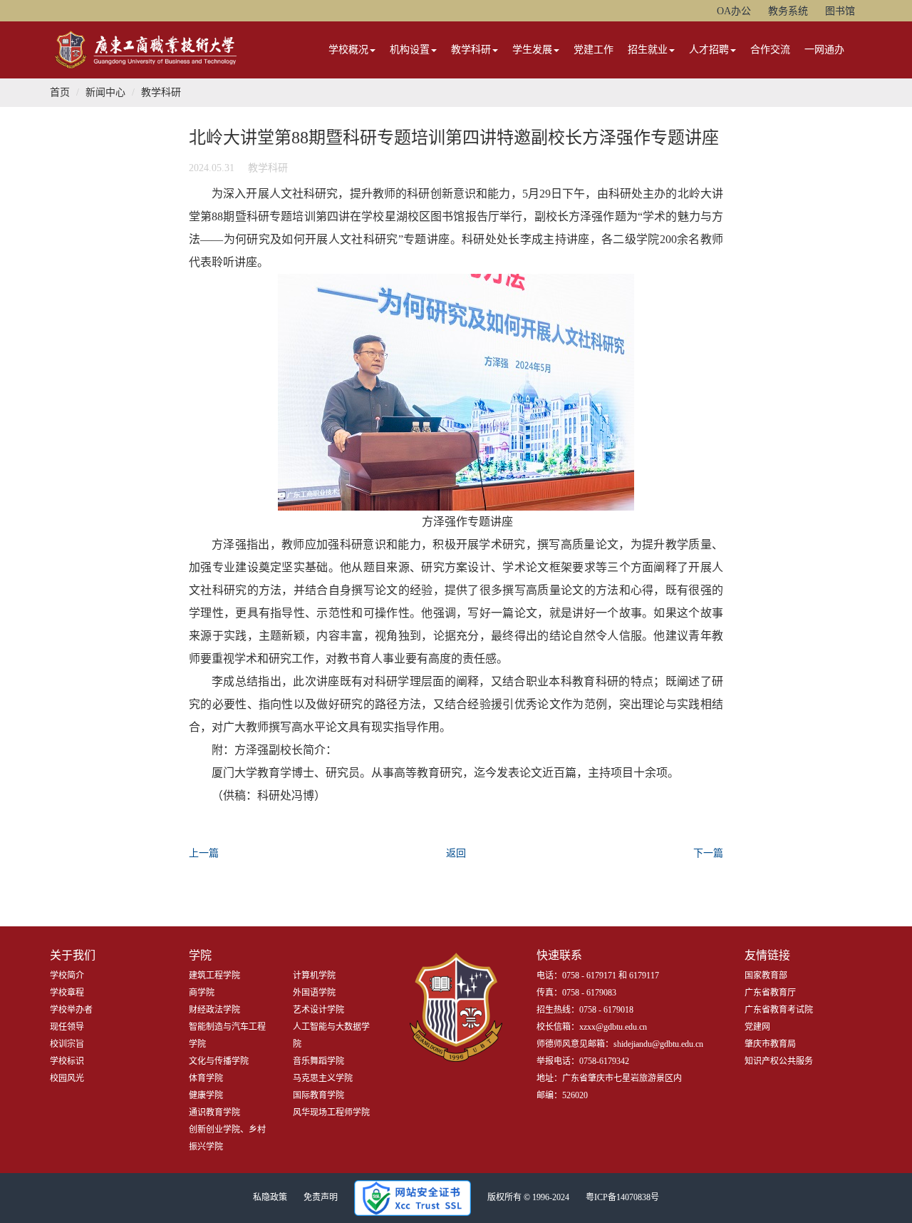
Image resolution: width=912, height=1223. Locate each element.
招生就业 (648, 49)
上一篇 (204, 853)
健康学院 (206, 1095)
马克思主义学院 (323, 1078)
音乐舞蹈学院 (318, 1061)
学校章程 (67, 993)
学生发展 (532, 49)
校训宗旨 (67, 1044)
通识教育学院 (214, 1112)
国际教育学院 (318, 1095)
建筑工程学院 (214, 976)
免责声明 (321, 1197)
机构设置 (410, 49)
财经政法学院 (214, 1010)
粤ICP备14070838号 (622, 1197)
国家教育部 (766, 976)
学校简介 (67, 976)
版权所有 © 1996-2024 (528, 1197)
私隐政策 (270, 1197)
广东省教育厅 (770, 993)
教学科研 (471, 49)
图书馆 (840, 11)
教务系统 (788, 11)
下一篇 (708, 853)
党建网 (757, 1027)
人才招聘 (709, 49)
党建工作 (593, 49)
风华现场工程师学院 (331, 1112)
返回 (456, 853)
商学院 (201, 993)
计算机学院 (314, 976)
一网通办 (824, 49)
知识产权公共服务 (779, 1061)
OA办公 (734, 11)
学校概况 (348, 49)
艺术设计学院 (318, 1010)
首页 (60, 92)
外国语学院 (314, 993)
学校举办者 (71, 1010)
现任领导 (67, 1027)
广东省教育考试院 (779, 1010)
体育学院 (206, 1078)
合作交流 (770, 49)
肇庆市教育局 (770, 1044)
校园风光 (67, 1078)
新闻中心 (105, 92)
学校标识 (67, 1061)
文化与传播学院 (219, 1061)
